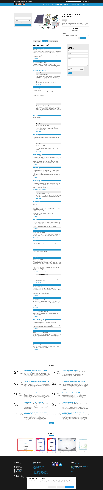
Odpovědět (35, 58)
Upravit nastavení (52, 486)
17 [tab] (42, 451)
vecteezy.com (85, 466)
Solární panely (72, 6)
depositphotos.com (76, 467)
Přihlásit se (23, 24)
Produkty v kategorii (53, 41)
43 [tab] (84, 451)
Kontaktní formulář (75, 4)
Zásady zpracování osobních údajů (78, 465)
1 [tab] (16, 451)
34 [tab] (70, 451)
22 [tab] (50, 451)
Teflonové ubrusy (37, 465)
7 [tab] (26, 451)
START (72, 471)
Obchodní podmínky (75, 463)
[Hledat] (81, 1)
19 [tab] (45, 451)
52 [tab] (52, 452)
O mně (47, 4)
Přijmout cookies (69, 486)
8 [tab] (28, 451)
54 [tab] (55, 452)
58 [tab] (61, 452)
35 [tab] (71, 451)
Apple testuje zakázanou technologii (33, 392)
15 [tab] (39, 451)
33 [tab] (68, 451)
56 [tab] (58, 452)
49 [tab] (47, 452)
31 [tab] (65, 451)
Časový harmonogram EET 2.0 (69, 402)
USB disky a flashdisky (37, 468)
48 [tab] (45, 452)
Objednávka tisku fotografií (39, 472)
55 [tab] (57, 452)
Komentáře (44, 41)
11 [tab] (33, 451)
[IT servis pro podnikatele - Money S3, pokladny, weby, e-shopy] (19, 4)
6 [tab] (24, 451)
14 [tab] (37, 451)
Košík (88, 4)
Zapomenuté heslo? (26, 22)
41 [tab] (81, 451)
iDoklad (34, 470)
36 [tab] (73, 451)
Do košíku (84, 38)
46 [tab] (42, 452)
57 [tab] (60, 452)
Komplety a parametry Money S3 (70, 370)
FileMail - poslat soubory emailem (40, 471)
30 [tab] (63, 451)
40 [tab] (79, 451)
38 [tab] (76, 451)
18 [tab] (44, 451)
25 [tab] (55, 451)
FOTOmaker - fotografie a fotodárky (41, 474)
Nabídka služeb (58, 4)
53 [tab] (53, 452)
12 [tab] (34, 451)
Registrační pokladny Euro (38, 466)
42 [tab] (82, 451)
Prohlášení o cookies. (33, 483)
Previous (15, 444)
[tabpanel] (51, 444)
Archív (51, 423)
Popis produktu (37, 41)
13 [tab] (36, 451)
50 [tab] (49, 452)
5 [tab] (23, 451)
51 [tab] (50, 452)
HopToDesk (73, 470)
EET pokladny (36, 476)
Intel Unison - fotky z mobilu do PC (40, 473)
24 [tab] (53, 451)
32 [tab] (66, 451)
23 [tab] (52, 451)
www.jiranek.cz (19, 470)
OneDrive (73, 468)
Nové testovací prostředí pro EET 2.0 (71, 392)
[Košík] (88, 1)
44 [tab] (86, 451)
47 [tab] (44, 452)
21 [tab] (49, 451)
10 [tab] (31, 451)
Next (88, 444)
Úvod (43, 4)
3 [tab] (20, 451)
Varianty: (64, 33)
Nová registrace (18, 22)
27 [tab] (58, 451)
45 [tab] (41, 452)
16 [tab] (41, 451)
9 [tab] (29, 451)
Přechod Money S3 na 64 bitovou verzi (33, 402)
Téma (52, 4)
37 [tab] (74, 451)
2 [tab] (18, 451)
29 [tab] (61, 451)
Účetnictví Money (37, 463)
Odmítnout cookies (61, 486)
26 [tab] (57, 451)
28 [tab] (60, 451)
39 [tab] (78, 451)
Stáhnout (66, 4)
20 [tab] (47, 451)
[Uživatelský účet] (83, 1)
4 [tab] (21, 451)
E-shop (82, 4)
